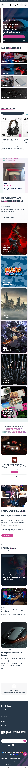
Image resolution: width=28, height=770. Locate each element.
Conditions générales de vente (7, 764)
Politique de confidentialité (14, 758)
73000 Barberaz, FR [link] (5, 712)
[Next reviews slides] (24, 178)
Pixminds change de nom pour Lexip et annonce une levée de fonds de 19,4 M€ (13, 577)
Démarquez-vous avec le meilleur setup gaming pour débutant (13, 610)
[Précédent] (4, 40)
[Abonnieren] (24, 741)
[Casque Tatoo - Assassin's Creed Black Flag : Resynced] (11, 127)
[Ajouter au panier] (20, 135)
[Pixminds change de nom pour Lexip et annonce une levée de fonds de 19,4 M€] (14, 570)
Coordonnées (12, 761)
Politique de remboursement (21, 764)
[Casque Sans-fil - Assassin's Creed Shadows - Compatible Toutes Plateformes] (8, 442)
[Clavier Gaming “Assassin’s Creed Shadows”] (4, 446)
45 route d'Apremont (5, 709)
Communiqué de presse (8, 555)
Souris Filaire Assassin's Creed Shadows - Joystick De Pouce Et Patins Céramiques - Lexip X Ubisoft (14, 466)
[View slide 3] (15, 476)
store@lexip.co (4, 716)
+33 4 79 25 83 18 (5, 714)
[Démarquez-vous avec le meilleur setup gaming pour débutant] (14, 596)
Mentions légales (4, 761)
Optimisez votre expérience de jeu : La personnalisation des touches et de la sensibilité (11, 653)
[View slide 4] (16, 476)
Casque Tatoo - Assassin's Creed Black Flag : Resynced (10, 139)
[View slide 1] (11, 476)
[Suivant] (24, 40)
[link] (14, 239)
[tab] (12, 113)
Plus (3, 582)
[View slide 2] (13, 476)
